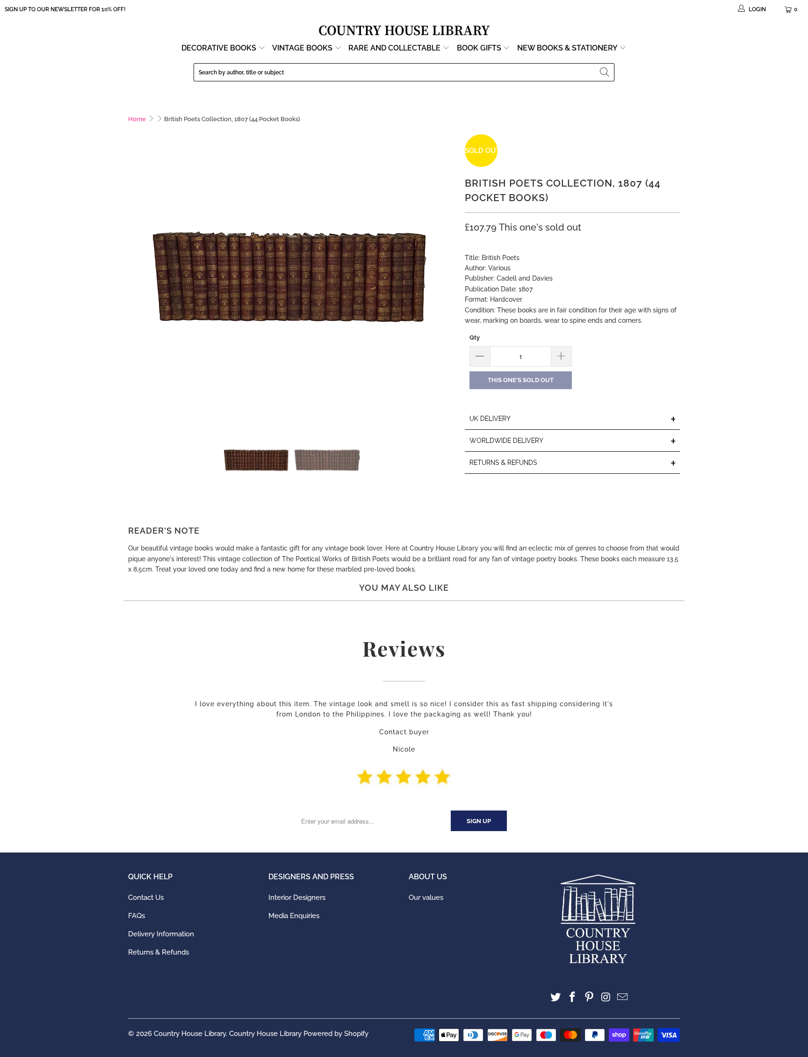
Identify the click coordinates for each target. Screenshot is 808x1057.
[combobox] (404, 72)
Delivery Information (161, 934)
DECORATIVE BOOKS (219, 47)
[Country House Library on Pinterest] (589, 997)
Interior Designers (296, 897)
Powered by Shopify (335, 1033)
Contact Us (146, 897)
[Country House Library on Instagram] (606, 997)
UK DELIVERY (572, 419)
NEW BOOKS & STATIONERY (568, 47)
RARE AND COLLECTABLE (395, 47)
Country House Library (190, 1033)
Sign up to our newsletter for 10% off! (65, 9)
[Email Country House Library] (623, 997)
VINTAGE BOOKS (302, 47)
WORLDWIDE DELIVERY (572, 441)
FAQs (136, 916)
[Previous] (135, 273)
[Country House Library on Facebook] (573, 997)
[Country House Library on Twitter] (556, 997)
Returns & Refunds (158, 952)
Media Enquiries (293, 916)
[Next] (448, 273)
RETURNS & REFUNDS (572, 463)
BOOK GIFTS (480, 47)
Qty (474, 337)
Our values (426, 897)
